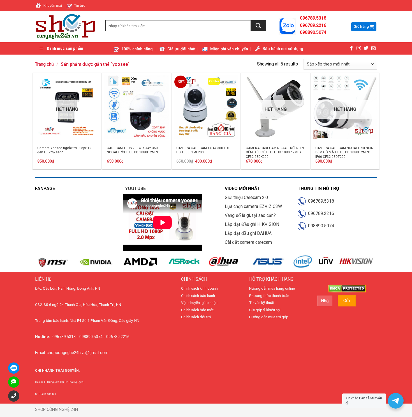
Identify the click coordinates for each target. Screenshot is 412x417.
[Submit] (258, 25)
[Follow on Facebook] (351, 48)
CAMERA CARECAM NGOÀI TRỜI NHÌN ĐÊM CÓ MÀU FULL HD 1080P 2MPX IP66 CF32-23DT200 (344, 152)
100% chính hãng (137, 49)
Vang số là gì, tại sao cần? (250, 215)
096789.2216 (320, 213)
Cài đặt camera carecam (248, 242)
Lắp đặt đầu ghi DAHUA (248, 233)
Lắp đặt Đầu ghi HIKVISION (252, 224)
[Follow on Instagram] (359, 48)
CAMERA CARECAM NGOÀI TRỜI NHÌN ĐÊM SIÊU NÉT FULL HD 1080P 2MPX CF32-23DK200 (275, 152)
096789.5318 (320, 201)
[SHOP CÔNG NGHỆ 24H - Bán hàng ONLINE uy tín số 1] (66, 27)
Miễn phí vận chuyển (229, 49)
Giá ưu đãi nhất (181, 49)
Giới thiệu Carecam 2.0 (246, 197)
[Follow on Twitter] (366, 48)
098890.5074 (320, 225)
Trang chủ (44, 64)
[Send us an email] (373, 48)
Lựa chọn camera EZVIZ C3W (253, 206)
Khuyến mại (52, 5)
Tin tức (79, 5)
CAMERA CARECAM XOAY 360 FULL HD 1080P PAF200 (203, 150)
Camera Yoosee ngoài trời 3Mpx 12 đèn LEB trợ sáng (64, 150)
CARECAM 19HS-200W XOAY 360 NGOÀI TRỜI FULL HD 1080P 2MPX (133, 150)
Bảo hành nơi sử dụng (283, 48)
